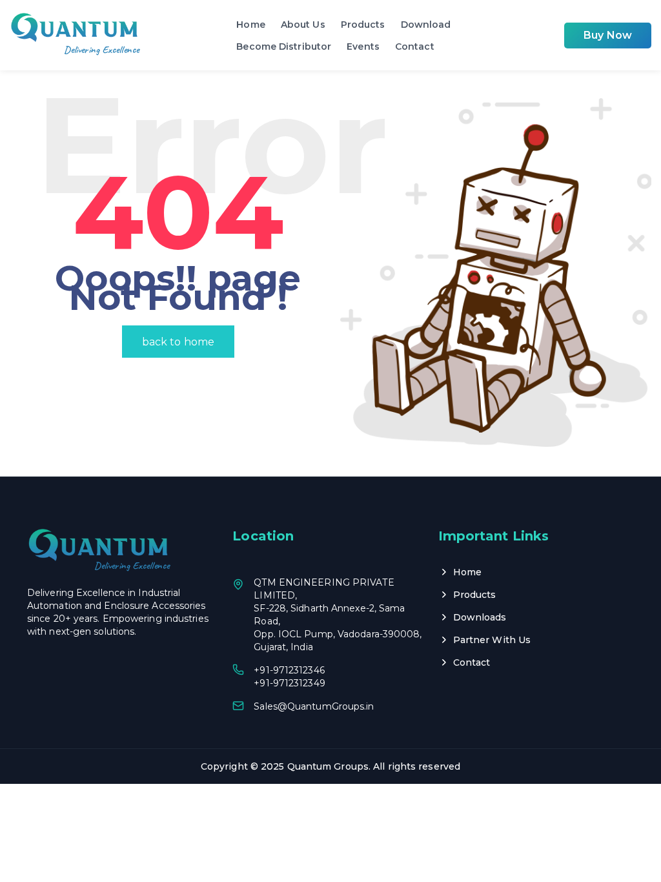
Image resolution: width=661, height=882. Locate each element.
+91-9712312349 (289, 683)
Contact (414, 46)
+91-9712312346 (289, 670)
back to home (178, 342)
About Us (303, 24)
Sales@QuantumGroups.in (314, 706)
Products (363, 24)
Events (363, 46)
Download (426, 24)
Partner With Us (492, 640)
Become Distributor (283, 46)
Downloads (480, 617)
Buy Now (608, 35)
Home (250, 24)
